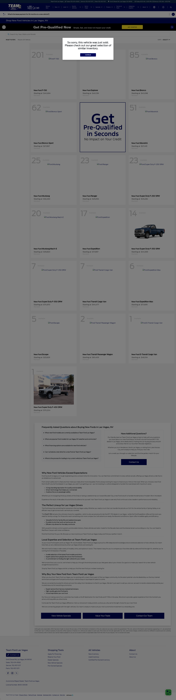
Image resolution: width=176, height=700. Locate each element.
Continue (88, 55)
